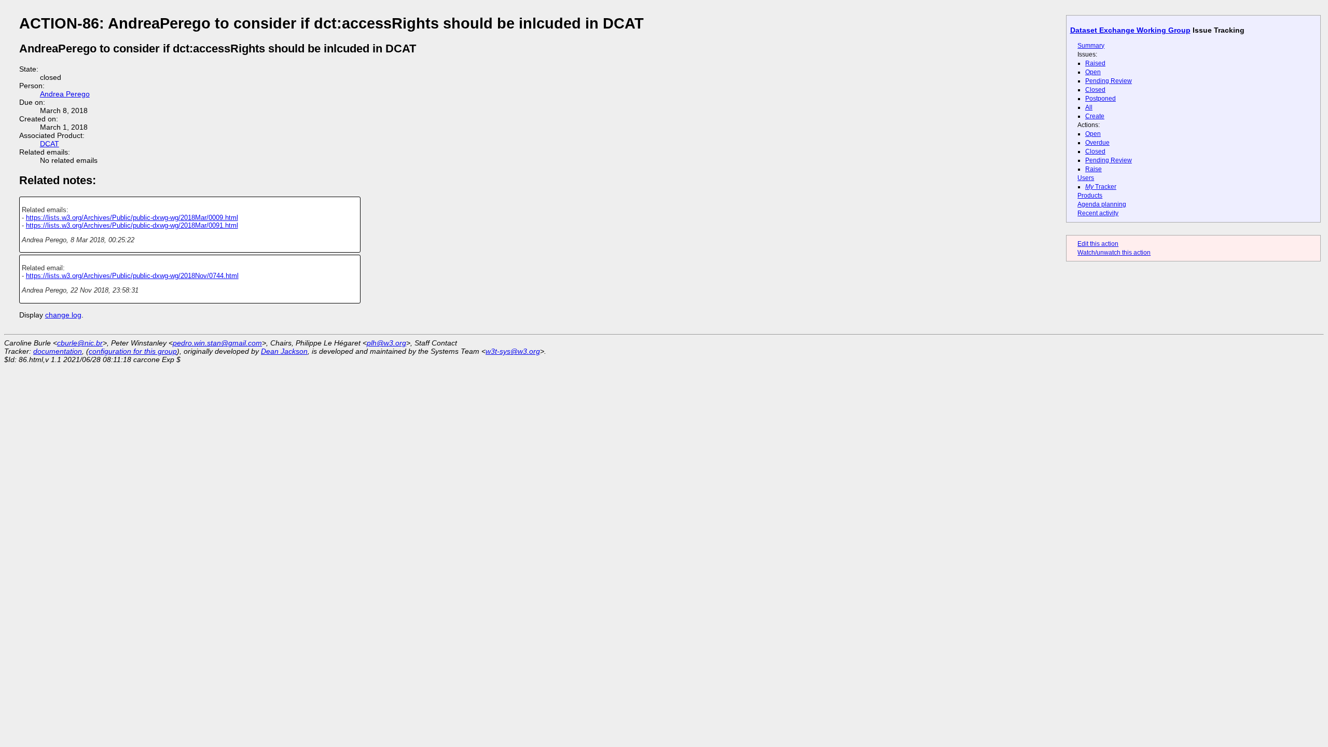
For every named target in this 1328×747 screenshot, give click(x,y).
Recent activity (1097, 213)
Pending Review (1108, 81)
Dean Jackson (284, 351)
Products (1089, 195)
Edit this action (1097, 243)
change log (63, 315)
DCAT (49, 144)
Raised (1095, 63)
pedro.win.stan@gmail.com (217, 343)
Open (1093, 72)
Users (1085, 178)
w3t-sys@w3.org (513, 351)
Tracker (1100, 186)
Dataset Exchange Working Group (1130, 30)
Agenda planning (1101, 204)
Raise (1093, 169)
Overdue (1097, 142)
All (1088, 107)
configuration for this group (133, 351)
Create (1094, 116)
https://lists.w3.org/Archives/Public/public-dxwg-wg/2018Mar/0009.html (132, 218)
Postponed (1100, 98)
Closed (1095, 89)
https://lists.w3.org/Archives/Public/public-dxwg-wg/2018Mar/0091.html (132, 225)
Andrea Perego (65, 94)
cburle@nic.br (80, 343)
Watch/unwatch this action (1114, 252)
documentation (57, 351)
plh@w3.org (386, 343)
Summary (1090, 45)
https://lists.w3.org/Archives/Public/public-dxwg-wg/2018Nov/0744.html (132, 276)
